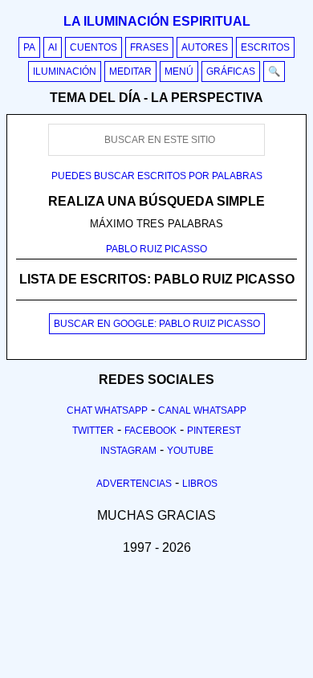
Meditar (130, 71)
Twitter (93, 430)
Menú (179, 71)
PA (29, 47)
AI (52, 47)
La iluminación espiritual (156, 21)
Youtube (190, 450)
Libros (199, 483)
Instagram (128, 450)
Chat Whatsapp (107, 410)
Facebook (150, 430)
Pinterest (214, 430)
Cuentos (93, 47)
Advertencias (134, 483)
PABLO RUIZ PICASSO (156, 249)
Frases (149, 47)
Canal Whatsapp (202, 410)
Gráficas (230, 71)
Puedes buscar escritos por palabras (156, 176)
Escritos (265, 47)
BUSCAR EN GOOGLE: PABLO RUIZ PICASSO (157, 323)
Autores (204, 47)
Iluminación (64, 71)
